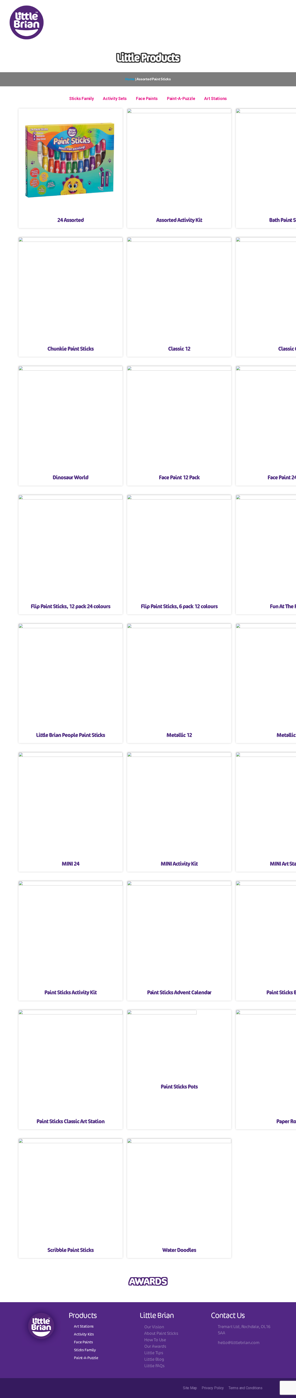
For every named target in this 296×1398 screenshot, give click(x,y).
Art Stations (215, 98)
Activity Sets (115, 98)
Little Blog (154, 1359)
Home (130, 79)
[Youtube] (222, 10)
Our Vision (154, 1326)
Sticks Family (81, 98)
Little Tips (153, 1352)
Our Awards (155, 1346)
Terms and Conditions (245, 1388)
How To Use (155, 1339)
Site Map (190, 1388)
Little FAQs (154, 1365)
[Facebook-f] (197, 10)
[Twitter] (210, 10)
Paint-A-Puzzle (181, 98)
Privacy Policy (213, 1388)
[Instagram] (184, 10)
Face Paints (147, 98)
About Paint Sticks (161, 1333)
